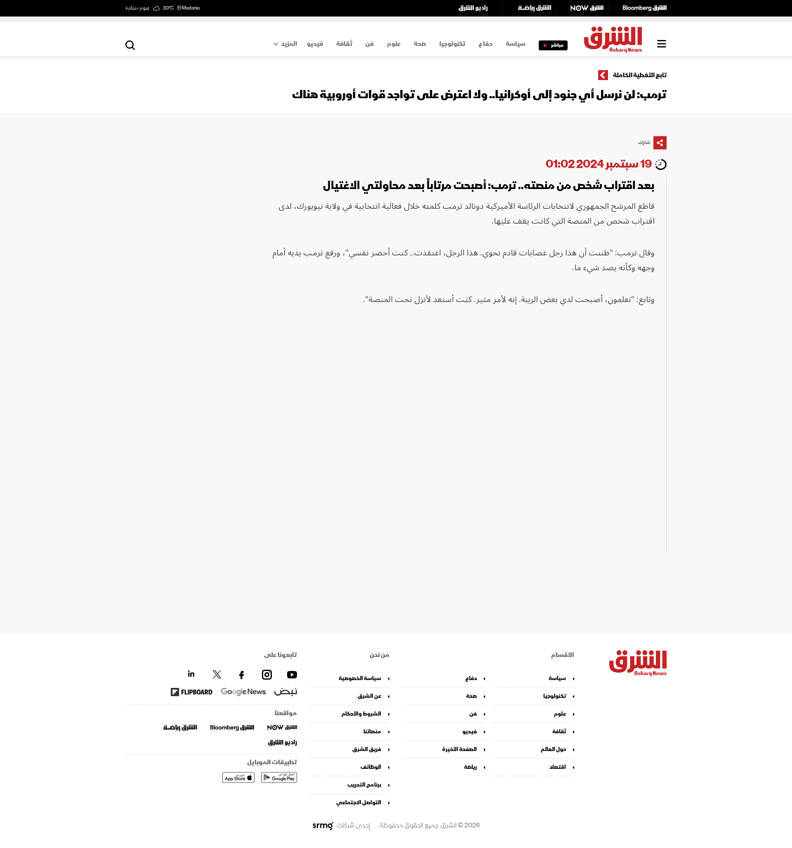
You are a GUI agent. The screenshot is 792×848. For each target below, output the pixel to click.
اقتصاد (557, 767)
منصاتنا (372, 731)
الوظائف (371, 767)
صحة (420, 44)
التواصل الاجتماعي (358, 802)
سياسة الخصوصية (360, 678)
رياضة (470, 767)
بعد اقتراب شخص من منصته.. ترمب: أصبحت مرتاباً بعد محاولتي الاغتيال (489, 185)
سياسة (516, 44)
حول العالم (553, 749)
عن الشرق (369, 696)
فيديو (315, 44)
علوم (394, 44)
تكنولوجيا (452, 44)
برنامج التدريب (364, 784)
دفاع (485, 44)
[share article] (660, 142)
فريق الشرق (366, 749)
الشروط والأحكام (361, 713)
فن (369, 44)
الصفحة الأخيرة (459, 749)
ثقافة (344, 44)
